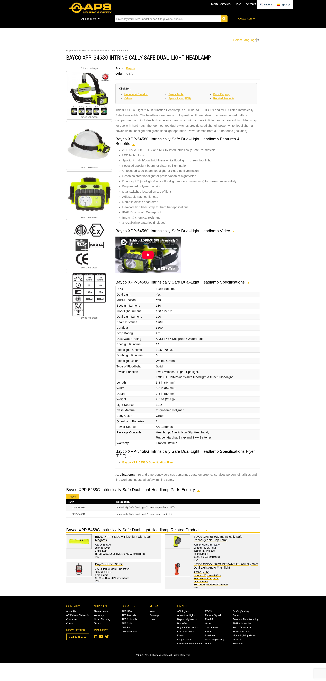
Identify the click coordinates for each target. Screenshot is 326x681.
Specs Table (175, 94)
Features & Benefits (136, 94)
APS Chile (127, 623)
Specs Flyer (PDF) (179, 98)
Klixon (208, 631)
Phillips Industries (242, 623)
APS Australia (129, 615)
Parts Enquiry (221, 94)
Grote (208, 623)
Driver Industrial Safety (189, 643)
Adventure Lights (186, 615)
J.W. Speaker (212, 627)
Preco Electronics (242, 627)
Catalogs (154, 615)
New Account (101, 611)
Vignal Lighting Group (244, 635)
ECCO (208, 611)
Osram (236, 615)
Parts (73, 496)
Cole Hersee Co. (186, 631)
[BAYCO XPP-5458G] (89, 93)
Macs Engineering (214, 639)
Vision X (237, 639)
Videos (128, 98)
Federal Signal (213, 615)
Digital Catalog (221, 4)
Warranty (99, 615)
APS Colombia (129, 619)
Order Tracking (102, 619)
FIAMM (209, 619)
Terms (97, 623)
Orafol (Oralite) (241, 611)
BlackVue (182, 623)
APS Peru (127, 627)
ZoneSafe (238, 643)
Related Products (223, 98)
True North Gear (241, 631)
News (238, 4)
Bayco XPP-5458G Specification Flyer (148, 462)
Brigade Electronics (187, 627)
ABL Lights (183, 611)
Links (152, 619)
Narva (208, 643)
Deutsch (181, 635)
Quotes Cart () (247, 18)
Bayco (130, 68)
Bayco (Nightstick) (187, 619)
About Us (71, 611)
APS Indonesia (130, 631)
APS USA (127, 611)
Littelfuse (210, 635)
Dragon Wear (184, 639)
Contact (251, 4)
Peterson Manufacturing (246, 619)
